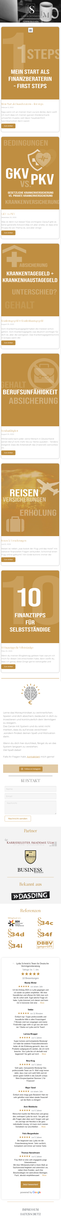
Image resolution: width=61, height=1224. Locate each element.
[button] (30, 30)
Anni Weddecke (30, 1107)
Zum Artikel (8, 126)
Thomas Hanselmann (30, 1153)
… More (41, 1003)
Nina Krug (30, 1061)
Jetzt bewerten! (30, 1184)
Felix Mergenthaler (30, 1133)
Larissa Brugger (31, 1034)
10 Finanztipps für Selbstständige (17, 648)
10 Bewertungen (30, 978)
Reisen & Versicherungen (13, 541)
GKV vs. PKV (8, 214)
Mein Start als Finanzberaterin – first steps (22, 104)
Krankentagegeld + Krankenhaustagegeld (22, 321)
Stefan (30, 1010)
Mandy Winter (31, 983)
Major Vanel (30, 1088)
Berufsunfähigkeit (9, 431)
